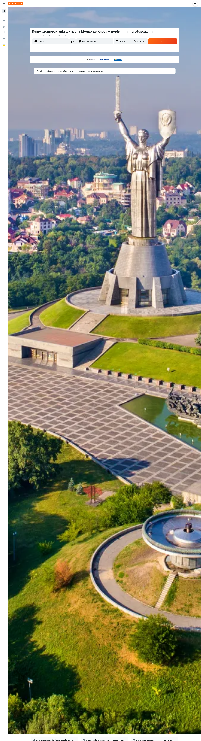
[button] (4, 3)
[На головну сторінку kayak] (15, 3)
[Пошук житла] (4, 15)
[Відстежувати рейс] (4, 32)
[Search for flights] (4, 10)
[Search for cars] (4, 20)
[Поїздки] (4, 38)
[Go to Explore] (4, 27)
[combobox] (38, 36)
